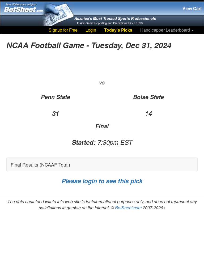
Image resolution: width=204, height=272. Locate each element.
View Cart (192, 8)
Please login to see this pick (102, 180)
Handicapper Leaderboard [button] (165, 30)
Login (91, 30)
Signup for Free (63, 30)
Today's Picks (118, 30)
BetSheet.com (128, 208)
